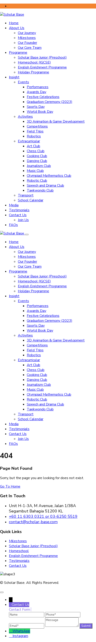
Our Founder (27, 42)
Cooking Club (37, 156)
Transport (25, 195)
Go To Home (10, 486)
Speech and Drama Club (45, 185)
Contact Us (18, 215)
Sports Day (36, 106)
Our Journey (27, 32)
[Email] (27, 625)
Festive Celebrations (43, 96)
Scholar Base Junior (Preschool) (42, 57)
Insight (14, 77)
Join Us (23, 220)
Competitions (37, 126)
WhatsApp (21, 631)
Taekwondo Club (40, 190)
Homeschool (19, 550)
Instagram (20, 635)
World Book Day (40, 111)
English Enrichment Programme (42, 67)
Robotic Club (37, 180)
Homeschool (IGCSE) (34, 62)
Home (14, 23)
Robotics (34, 136)
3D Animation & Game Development (56, 121)
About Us (16, 28)
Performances (37, 87)
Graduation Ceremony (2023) (49, 101)
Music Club (35, 170)
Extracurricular (29, 141)
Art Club (33, 146)
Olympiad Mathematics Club (49, 175)
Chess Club (35, 151)
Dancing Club (37, 160)
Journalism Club (39, 165)
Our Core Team (30, 47)
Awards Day (36, 92)
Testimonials (19, 210)
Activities (25, 116)
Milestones (27, 37)
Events (23, 82)
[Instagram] (11, 635)
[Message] (62, 625)
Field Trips (35, 131)
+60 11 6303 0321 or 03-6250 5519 (43, 516)
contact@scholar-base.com (33, 522)
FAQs (13, 224)
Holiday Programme (33, 72)
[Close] (27, 234)
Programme (18, 52)
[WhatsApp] (11, 631)
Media (14, 205)
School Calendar (30, 200)
